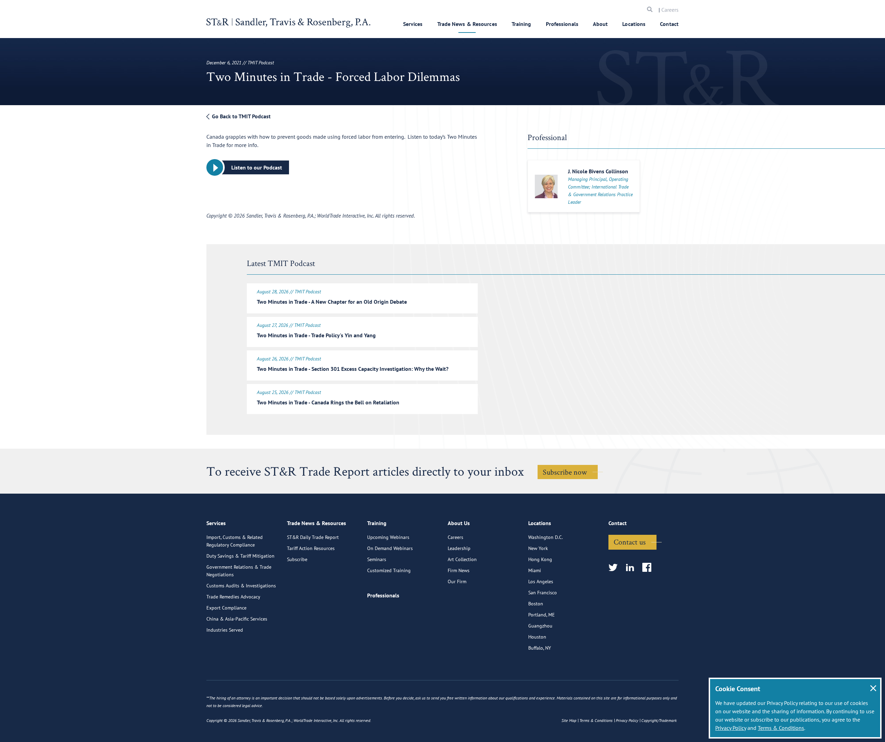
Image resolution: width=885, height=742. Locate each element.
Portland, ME (541, 615)
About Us (459, 523)
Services (413, 23)
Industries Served (224, 630)
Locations (633, 23)
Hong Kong (540, 559)
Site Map (568, 720)
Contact (669, 23)
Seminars (376, 559)
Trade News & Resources (467, 23)
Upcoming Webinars (388, 537)
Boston (535, 604)
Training (521, 23)
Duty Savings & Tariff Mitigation (240, 556)
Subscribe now (565, 472)
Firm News (458, 570)
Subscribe (297, 559)
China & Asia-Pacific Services (236, 619)
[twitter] (615, 568)
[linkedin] (632, 568)
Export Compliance (226, 608)
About (600, 23)
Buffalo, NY (539, 648)
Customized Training (389, 570)
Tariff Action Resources (311, 548)
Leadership (459, 548)
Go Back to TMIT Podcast (241, 116)
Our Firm (457, 581)
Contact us (630, 542)
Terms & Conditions (781, 727)
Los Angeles (540, 581)
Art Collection (462, 559)
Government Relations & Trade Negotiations (238, 571)
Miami (534, 570)
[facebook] (649, 568)
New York (538, 548)
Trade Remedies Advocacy (233, 597)
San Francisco (542, 592)
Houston (537, 637)
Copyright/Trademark (659, 720)
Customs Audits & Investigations (241, 586)
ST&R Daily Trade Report (313, 537)
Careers (670, 9)
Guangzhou (540, 626)
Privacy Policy (730, 727)
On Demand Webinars (390, 548)
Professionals (562, 23)
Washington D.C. (545, 537)
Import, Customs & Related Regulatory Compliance (234, 541)
